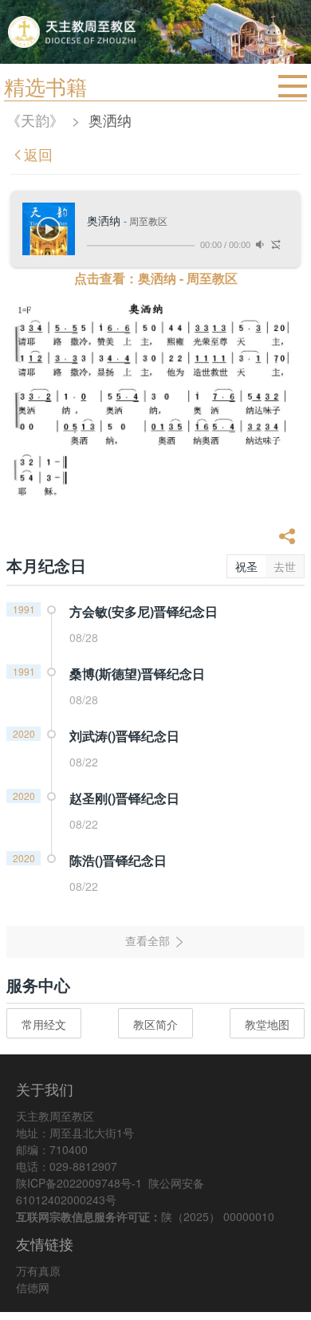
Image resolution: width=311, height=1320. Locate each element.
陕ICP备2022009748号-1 (79, 1183)
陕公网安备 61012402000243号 (110, 1191)
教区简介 (155, 1024)
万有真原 (38, 1271)
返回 (38, 154)
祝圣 (246, 566)
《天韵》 (35, 119)
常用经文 (44, 1024)
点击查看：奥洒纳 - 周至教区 (156, 278)
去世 (285, 566)
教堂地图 (267, 1024)
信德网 (32, 1287)
